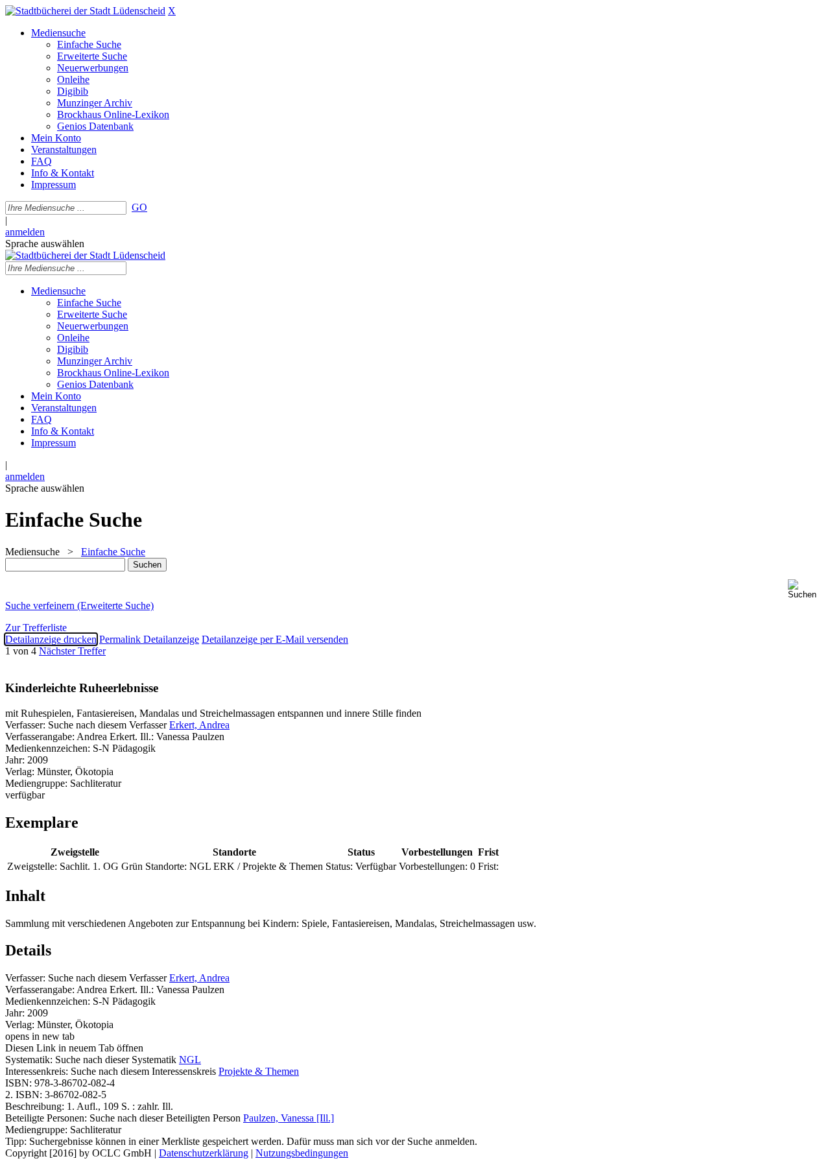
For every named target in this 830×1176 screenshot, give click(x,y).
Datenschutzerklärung (203, 1152)
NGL (190, 1059)
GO (139, 207)
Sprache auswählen (44, 243)
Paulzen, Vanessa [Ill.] (288, 1117)
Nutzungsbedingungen (301, 1152)
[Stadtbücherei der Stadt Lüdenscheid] (85, 10)
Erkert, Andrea (199, 724)
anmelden (25, 231)
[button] (806, 589)
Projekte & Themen (259, 1071)
